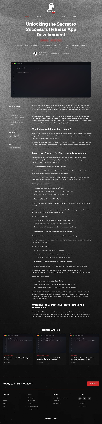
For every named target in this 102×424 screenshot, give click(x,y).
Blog (4, 406)
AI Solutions (31, 403)
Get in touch (56, 400)
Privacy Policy (82, 403)
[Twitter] (84, 398)
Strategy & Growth (33, 409)
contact (74, 16)
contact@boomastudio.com (60, 398)
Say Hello (92, 383)
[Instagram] (80, 398)
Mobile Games (31, 400)
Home (4, 398)
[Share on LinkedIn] (14, 136)
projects (39, 16)
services (52, 16)
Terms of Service (82, 406)
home (27, 16)
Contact (5, 409)
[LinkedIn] (89, 398)
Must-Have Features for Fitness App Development (17, 116)
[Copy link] (19, 136)
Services (5, 403)
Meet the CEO (56, 403)
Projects (5, 400)
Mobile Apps (31, 398)
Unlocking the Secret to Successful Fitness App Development (17, 122)
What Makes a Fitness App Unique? (17, 110)
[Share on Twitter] (10, 136)
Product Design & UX (33, 406)
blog (63, 16)
